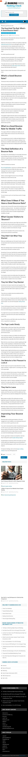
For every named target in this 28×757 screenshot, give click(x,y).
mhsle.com (5, 724)
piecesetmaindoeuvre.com (8, 728)
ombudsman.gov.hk (7, 726)
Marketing (5, 670)
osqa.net (4, 735)
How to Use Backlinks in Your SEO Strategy (12, 641)
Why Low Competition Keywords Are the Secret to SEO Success (24, 457)
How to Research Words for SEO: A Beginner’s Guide (5, 457)
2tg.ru (4, 749)
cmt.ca (4, 723)
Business (4, 665)
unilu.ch (4, 742)
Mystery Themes (22, 755)
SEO (14, 454)
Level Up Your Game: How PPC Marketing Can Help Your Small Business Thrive (14, 633)
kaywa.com (5, 747)
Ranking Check (14, 5)
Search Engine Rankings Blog (9, 618)
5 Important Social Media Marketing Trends (12, 653)
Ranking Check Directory (8, 616)
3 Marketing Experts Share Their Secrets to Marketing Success (14, 647)
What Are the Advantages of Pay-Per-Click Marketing (14, 650)
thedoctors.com (6, 719)
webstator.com (6, 744)
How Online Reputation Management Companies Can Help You (14, 656)
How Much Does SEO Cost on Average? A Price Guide (14, 630)
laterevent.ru (5, 713)
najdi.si (4, 741)
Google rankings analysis (17, 437)
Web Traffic (5, 678)
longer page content (16, 65)
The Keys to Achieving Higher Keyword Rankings (13, 627)
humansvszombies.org (7, 714)
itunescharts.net (6, 751)
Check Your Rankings (7, 608)
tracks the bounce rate (6, 44)
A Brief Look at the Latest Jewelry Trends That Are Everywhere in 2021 (13, 638)
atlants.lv (4, 721)
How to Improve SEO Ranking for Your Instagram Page (14, 644)
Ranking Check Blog (15, 35)
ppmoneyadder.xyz (7, 737)
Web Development (6, 675)
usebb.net (5, 746)
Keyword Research (7, 668)
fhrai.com (5, 716)
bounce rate (8, 454)
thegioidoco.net (6, 739)
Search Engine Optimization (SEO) (8, 32)
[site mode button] (24, 21)
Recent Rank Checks (7, 613)
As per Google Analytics (6, 167)
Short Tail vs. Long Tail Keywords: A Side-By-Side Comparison (12, 598)
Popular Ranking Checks (8, 611)
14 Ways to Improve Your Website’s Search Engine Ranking (12, 489)
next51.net (5, 718)
